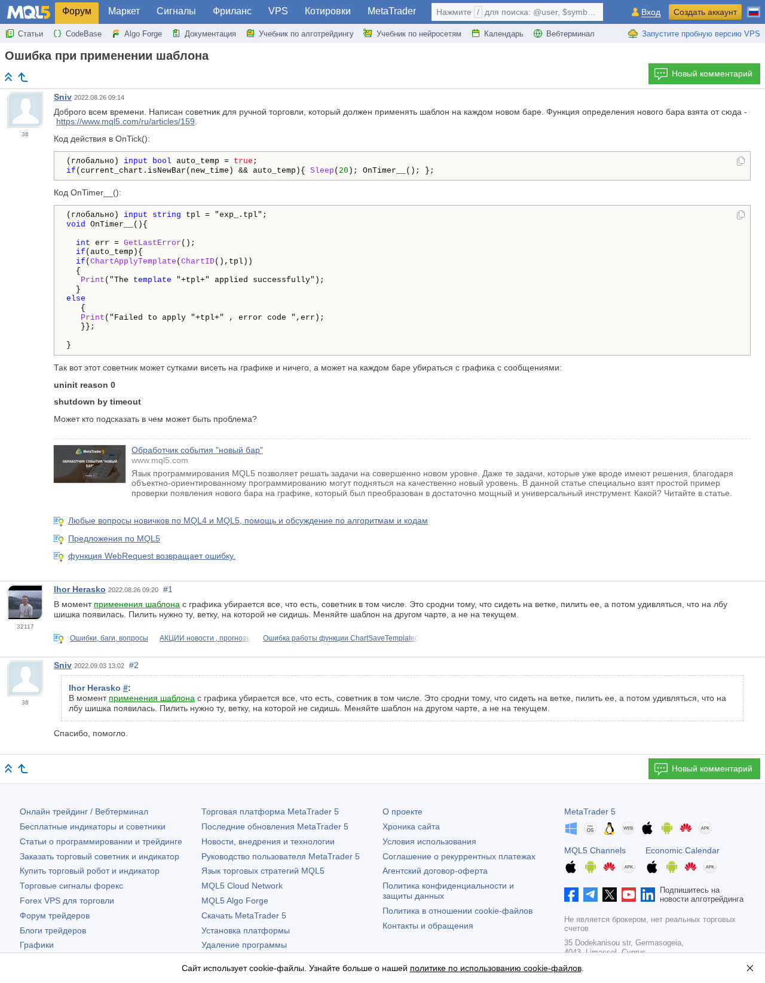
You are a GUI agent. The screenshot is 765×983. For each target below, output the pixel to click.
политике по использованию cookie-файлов (496, 968)
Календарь (504, 33)
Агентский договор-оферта (435, 870)
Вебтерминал (570, 33)
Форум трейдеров (55, 915)
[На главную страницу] (8, 76)
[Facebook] (571, 894)
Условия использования (429, 841)
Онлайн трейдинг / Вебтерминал (84, 811)
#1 (168, 589)
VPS (278, 11)
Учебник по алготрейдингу (306, 33)
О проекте (402, 811)
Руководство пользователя (280, 856)
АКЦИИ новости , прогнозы (206, 638)
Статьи (30, 33)
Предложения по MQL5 (114, 538)
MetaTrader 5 (590, 811)
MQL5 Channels (595, 850)
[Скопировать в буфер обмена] (741, 162)
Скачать (243, 915)
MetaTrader (392, 11)
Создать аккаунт (705, 12)
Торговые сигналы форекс (71, 885)
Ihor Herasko (80, 589)
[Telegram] (590, 894)
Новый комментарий (712, 73)
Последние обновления (274, 826)
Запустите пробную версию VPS (701, 33)
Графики (37, 945)
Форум (76, 11)
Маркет (124, 11)
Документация (210, 33)
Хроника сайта (411, 826)
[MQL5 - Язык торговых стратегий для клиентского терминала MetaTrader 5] (28, 12)
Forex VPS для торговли (67, 900)
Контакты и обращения (427, 925)
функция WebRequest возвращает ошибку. (151, 556)
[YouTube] (629, 894)
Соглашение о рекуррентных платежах (459, 856)
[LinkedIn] (648, 894)
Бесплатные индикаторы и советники (93, 826)
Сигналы (176, 11)
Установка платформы (245, 930)
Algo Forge (143, 33)
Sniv (63, 97)
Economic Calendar (682, 850)
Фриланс (232, 11)
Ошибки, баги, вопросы (109, 638)
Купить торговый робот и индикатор (90, 870)
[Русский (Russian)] (753, 7)
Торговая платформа (270, 811)
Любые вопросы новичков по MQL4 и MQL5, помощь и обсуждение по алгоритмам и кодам (248, 520)
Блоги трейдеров (53, 930)
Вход (650, 12)
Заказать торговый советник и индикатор (99, 856)
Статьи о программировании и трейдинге (101, 841)
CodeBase (84, 33)
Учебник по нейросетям (419, 33)
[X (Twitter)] (609, 894)
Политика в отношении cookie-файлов (457, 910)
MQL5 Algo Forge (234, 900)
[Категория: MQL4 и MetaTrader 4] (22, 77)
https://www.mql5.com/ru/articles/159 (125, 121)
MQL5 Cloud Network (242, 885)
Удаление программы (244, 945)
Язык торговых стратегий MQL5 (263, 870)
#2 (134, 665)
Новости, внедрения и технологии (268, 841)
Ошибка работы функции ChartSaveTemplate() (341, 638)
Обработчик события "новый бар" (197, 450)
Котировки (328, 11)
